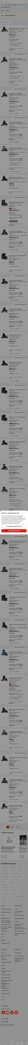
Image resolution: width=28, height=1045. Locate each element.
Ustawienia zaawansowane (14, 526)
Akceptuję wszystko (14, 531)
